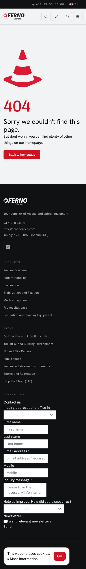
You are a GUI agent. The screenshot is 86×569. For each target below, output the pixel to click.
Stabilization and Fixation (21, 293)
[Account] (56, 16)
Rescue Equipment (17, 270)
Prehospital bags (15, 308)
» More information (22, 558)
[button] (67, 16)
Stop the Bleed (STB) (18, 381)
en (77, 4)
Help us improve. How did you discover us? (37, 501)
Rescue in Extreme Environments (27, 366)
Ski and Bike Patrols (17, 351)
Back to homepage (22, 154)
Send (7, 526)
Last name (12, 436)
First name (12, 422)
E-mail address (16, 451)
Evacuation (11, 285)
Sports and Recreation (19, 374)
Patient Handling (15, 278)
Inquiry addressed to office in (27, 407)
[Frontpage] (14, 16)
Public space (12, 359)
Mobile (9, 465)
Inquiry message (18, 480)
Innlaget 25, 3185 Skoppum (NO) (26, 235)
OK (59, 556)
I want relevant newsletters (29, 521)
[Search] (46, 16)
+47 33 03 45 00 (50, 4)
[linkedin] (8, 247)
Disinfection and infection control (27, 336)
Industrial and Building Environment (28, 344)
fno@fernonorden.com (19, 229)
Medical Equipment (17, 300)
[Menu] (77, 16)
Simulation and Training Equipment (28, 315)
